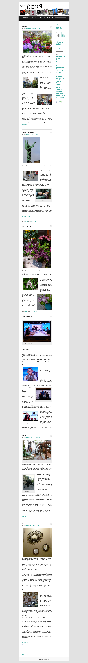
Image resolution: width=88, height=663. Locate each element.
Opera (61, 78)
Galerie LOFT (24, 516)
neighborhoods (24, 127)
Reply (28, 127)
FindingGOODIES (42, 17)
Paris (63, 78)
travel (63, 95)
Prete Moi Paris (58, 43)
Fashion (31, 126)
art (25, 518)
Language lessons (59, 28)
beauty (62, 56)
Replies (35, 311)
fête (64, 70)
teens (57, 95)
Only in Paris (58, 25)
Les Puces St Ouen (25, 639)
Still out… (25, 27)
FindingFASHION (25, 17)
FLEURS (45, 126)
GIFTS (57, 72)
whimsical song (25, 196)
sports (63, 93)
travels (58, 97)
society (32, 221)
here (40, 427)
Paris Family (58, 79)
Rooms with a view (28, 132)
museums (59, 76)
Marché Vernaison (25, 642)
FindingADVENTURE (50, 17)
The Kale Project (58, 44)
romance (58, 89)
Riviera (62, 87)
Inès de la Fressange (60, 73)
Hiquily (24, 436)
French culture (60, 66)
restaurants (58, 87)
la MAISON (36, 126)
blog (33, 190)
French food (58, 67)
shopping (34, 518)
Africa (57, 56)
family (60, 60)
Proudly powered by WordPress (44, 659)
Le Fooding (58, 48)
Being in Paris (58, 24)
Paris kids (57, 84)
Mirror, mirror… (27, 524)
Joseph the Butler (59, 41)
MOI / (23, 19)
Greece (59, 72)
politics (60, 84)
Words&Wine (62, 97)
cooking (57, 58)
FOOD (57, 64)
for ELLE (33, 126)
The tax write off (27, 316)
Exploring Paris (27, 126)
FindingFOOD (31, 17)
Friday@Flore (60, 71)
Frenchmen (62, 67)
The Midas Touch (58, 27)
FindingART (36, 17)
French (60, 64)
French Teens (59, 69)
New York (58, 78)
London (57, 74)
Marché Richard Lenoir (26, 216)
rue (61, 89)
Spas (61, 93)
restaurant (59, 86)
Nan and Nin (24, 124)
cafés (64, 56)
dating (57, 60)
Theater (59, 95)
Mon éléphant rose (59, 26)
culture (60, 58)
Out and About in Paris (59, 42)
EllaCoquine (58, 40)
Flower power (26, 226)
